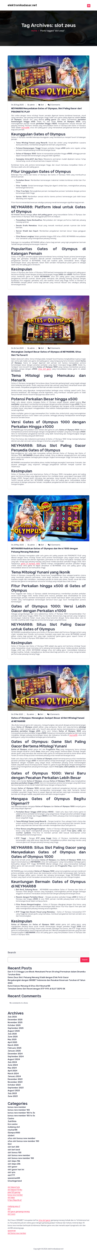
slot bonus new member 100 (21, 1158)
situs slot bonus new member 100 (23, 1141)
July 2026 (12, 1017)
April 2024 (12, 1071)
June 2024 (13, 1065)
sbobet (11, 1135)
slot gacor (12, 1167)
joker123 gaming (14, 1192)
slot (9, 1209)
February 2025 (14, 1048)
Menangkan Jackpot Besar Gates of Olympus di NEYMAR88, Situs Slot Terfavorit (46, 353)
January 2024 (14, 1076)
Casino (11, 1118)
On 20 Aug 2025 (17, 105)
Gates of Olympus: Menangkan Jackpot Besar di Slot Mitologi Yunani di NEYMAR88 (47, 720)
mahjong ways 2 (14, 1206)
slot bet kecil (14, 1150)
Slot (42, 105)
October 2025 (14, 1025)
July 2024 (12, 1062)
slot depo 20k (14, 1164)
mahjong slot (14, 1127)
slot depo (11, 1198)
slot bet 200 (13, 1147)
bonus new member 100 (19, 1110)
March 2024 (13, 1073)
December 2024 (15, 1054)
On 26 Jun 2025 (17, 348)
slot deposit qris (14, 1187)
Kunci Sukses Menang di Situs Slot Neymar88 (29, 986)
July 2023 (12, 1093)
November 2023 (15, 1082)
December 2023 (15, 1079)
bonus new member (17, 1107)
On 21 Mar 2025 (17, 714)
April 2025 (12, 1042)
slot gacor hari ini (16, 1169)
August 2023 (14, 1090)
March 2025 (13, 1045)
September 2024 (16, 1056)
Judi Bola (12, 1121)
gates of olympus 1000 (30, 564)
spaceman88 (14, 1178)
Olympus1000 (14, 1133)
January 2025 (14, 1051)
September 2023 (16, 1088)
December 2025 (15, 1019)
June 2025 (13, 1037)
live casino (13, 1124)
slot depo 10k (14, 1161)
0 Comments (55, 105)
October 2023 (14, 1085)
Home (34, 30)
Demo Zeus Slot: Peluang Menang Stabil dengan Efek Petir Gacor (38, 977)
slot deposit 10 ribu (15, 1190)
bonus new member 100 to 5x (21, 1116)
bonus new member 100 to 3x (21, 1113)
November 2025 (15, 1022)
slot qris (11, 1172)
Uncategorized (15, 1181)
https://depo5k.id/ (15, 1200)
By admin (31, 105)
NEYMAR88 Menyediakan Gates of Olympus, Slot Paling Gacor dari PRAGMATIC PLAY (46, 110)
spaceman (12, 1231)
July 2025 (12, 1034)
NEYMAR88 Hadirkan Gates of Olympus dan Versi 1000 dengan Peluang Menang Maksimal (44, 550)
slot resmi (11, 1214)
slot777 (11, 1175)
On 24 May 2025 (17, 545)
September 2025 (16, 1028)
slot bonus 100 (14, 1152)
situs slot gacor (44, 369)
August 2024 (14, 1059)
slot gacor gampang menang (19, 1212)
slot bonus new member (19, 1155)
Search (12, 952)
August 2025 (14, 1031)
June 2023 (13, 1096)
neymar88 (25, 128)
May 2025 (12, 1039)
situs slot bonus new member (21, 1138)
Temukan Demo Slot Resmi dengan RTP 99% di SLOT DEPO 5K (36, 989)
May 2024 (12, 1068)
